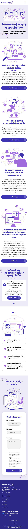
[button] (14, 341)
